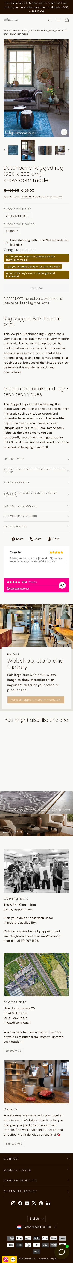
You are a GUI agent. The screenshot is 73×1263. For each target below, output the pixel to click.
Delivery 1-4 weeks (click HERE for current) (30, 494)
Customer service (20, 1191)
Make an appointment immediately (36, 700)
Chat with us (13, 1051)
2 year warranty (17, 482)
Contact (12, 1159)
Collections (17, 30)
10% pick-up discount (20, 505)
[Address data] (36, 974)
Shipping (26, 196)
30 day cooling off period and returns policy (35, 471)
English (34, 1218)
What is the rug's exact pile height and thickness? (30, 274)
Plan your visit (14, 1143)
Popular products (21, 1180)
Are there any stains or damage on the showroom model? (30, 258)
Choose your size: (18, 209)
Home (7, 30)
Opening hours (17, 1170)
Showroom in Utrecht (21, 516)
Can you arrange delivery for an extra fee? (33, 266)
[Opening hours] (36, 871)
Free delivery (14, 458)
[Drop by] (36, 1081)
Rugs (28, 30)
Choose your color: (19, 224)
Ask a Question (15, 526)
